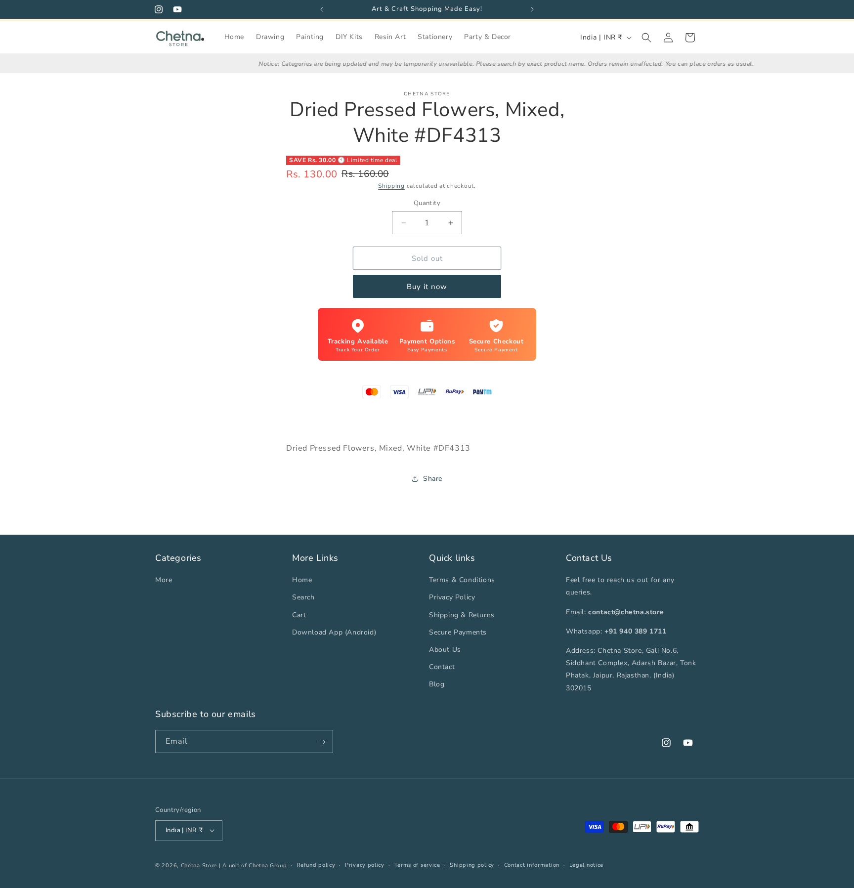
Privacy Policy (452, 597)
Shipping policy (472, 864)
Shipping (391, 186)
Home (302, 580)
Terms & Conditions (462, 580)
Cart (299, 614)
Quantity (427, 203)
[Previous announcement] (322, 9)
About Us (445, 649)
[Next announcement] (532, 9)
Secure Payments (458, 631)
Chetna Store (199, 865)
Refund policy (316, 864)
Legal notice (586, 864)
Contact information (531, 864)
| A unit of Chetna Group (253, 865)
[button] (646, 37)
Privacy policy (364, 864)
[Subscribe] (322, 742)
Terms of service (417, 864)
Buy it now (427, 287)
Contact (442, 667)
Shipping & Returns (462, 614)
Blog (436, 684)
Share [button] (432, 478)
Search (303, 597)
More (163, 580)
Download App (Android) (334, 631)
